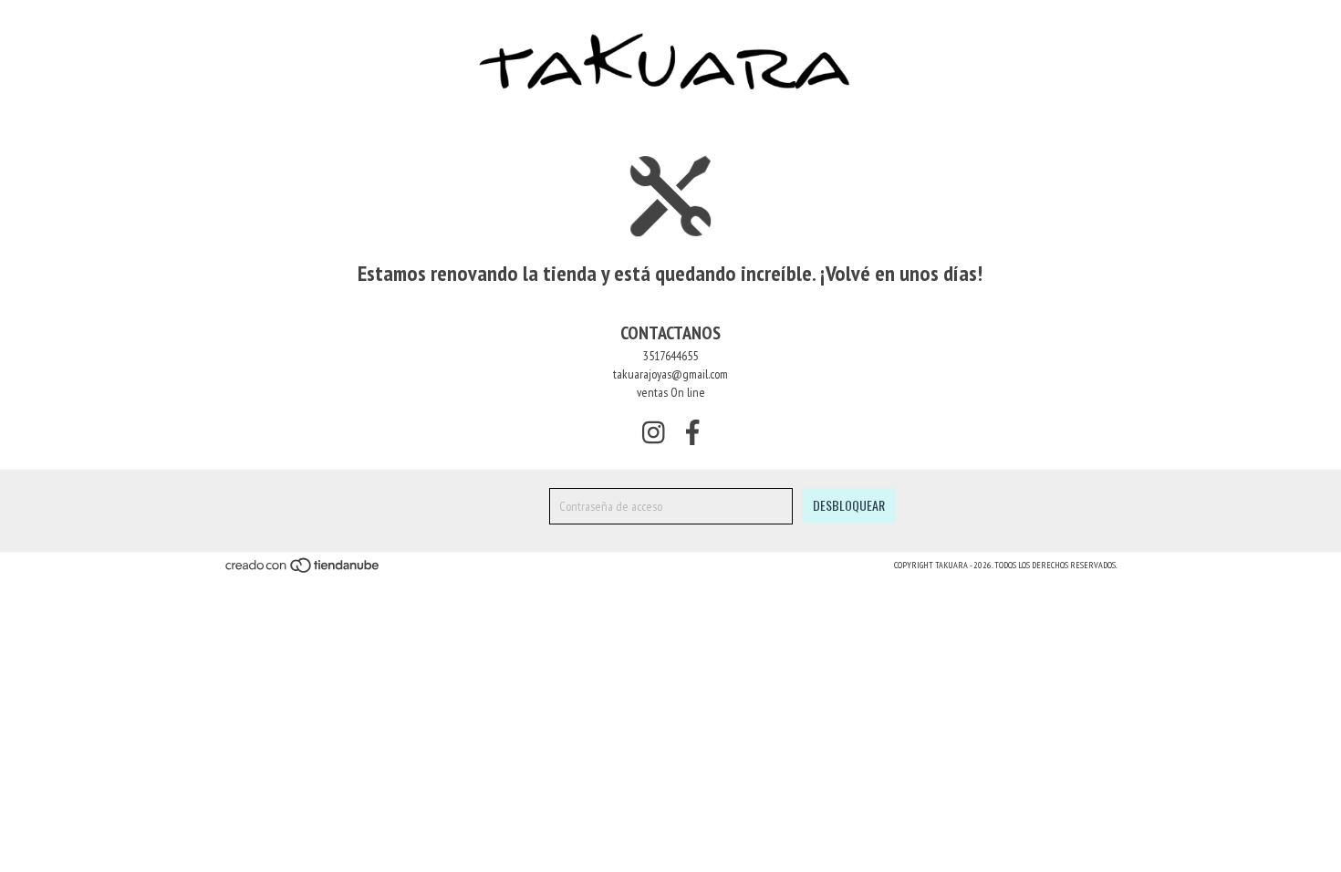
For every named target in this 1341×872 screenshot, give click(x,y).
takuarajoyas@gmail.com (670, 374)
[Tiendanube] (303, 570)
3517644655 (670, 356)
